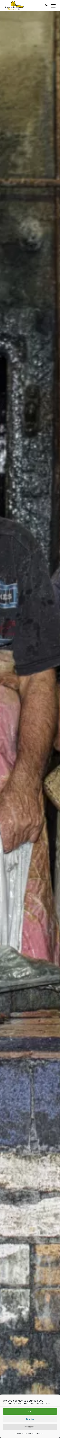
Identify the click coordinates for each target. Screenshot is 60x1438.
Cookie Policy (21, 1434)
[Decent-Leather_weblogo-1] (24, 5)
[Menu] (52, 5)
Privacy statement (35, 1434)
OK (30, 1411)
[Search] (45, 5)
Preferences (30, 1427)
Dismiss (30, 1419)
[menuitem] (45, 5)
